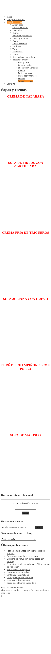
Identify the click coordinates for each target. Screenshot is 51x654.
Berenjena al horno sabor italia (21, 583)
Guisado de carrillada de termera (22, 556)
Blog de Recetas (14, 22)
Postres (15, 41)
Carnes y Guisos (20, 27)
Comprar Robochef (16, 19)
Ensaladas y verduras (28, 67)
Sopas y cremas (19, 43)
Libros (15, 54)
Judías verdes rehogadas (18, 569)
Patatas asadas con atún (18, 580)
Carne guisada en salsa (18, 572)
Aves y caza (17, 25)
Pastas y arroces (20, 38)
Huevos (15, 33)
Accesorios (17, 51)
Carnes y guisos (25, 65)
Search (4, 527)
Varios (15, 49)
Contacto (11, 83)
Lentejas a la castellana (18, 575)
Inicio (9, 17)
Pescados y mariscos (22, 35)
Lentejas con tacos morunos (20, 577)
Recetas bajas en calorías (24, 57)
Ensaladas (17, 30)
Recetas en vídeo (20, 59)
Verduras (16, 46)
